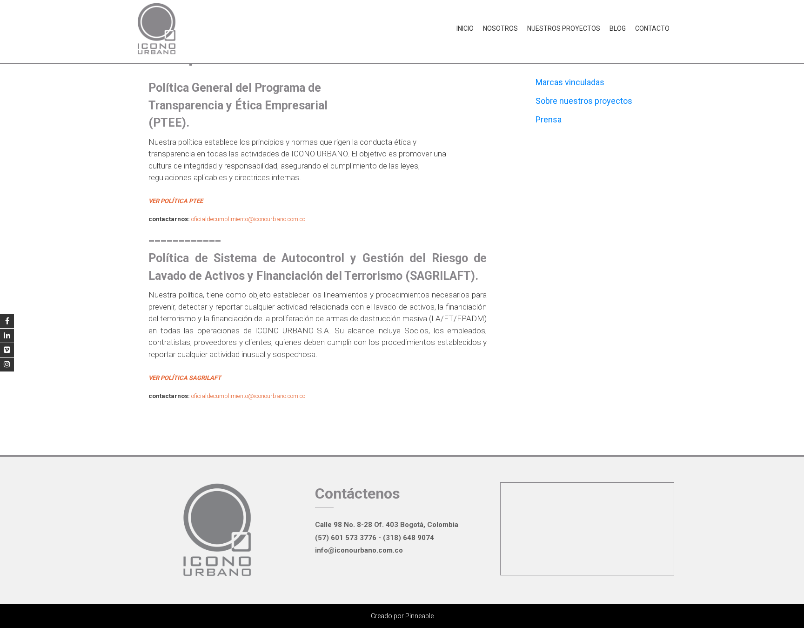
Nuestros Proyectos (563, 28)
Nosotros (500, 28)
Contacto (652, 28)
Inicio (465, 28)
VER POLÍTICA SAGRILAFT (184, 377)
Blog (618, 28)
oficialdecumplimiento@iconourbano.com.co (248, 219)
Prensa (549, 119)
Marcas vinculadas (570, 82)
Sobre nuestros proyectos (584, 101)
